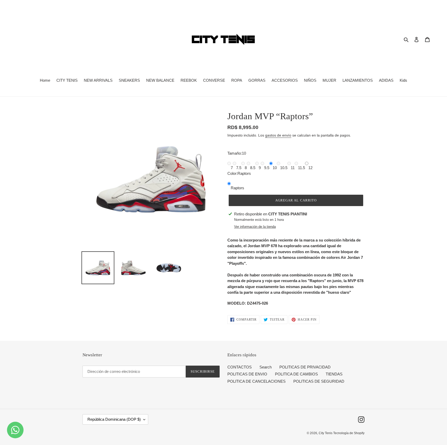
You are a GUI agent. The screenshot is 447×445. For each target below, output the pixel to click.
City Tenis (326, 433)
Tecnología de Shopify (348, 433)
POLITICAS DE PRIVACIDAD (305, 367)
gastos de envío (278, 135)
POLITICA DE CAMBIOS (296, 374)
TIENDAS (334, 374)
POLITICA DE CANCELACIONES (256, 381)
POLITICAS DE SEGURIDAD (318, 381)
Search (265, 367)
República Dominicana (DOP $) (114, 419)
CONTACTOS (239, 367)
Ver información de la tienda (255, 227)
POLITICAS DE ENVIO (247, 374)
